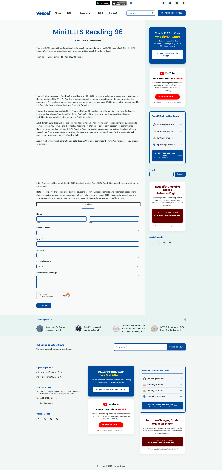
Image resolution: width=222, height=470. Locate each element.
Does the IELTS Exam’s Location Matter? (55, 328)
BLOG (100, 13)
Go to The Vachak (167, 206)
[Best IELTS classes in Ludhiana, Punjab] (78, 328)
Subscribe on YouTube (167, 87)
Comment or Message (47, 272)
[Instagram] (177, 3)
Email (39, 239)
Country (40, 250)
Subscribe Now (175, 347)
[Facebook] (170, 3)
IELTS (69, 13)
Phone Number (43, 228)
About (58, 13)
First (38, 223)
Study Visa (85, 13)
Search (152, 170)
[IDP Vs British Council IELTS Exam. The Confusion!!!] (154, 328)
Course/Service (44, 261)
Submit (43, 305)
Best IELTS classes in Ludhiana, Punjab (93, 328)
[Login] (131, 3)
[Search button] (152, 13)
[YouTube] (163, 3)
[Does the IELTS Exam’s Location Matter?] (39, 328)
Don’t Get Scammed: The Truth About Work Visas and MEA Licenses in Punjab (134, 328)
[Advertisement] (87, 77)
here (122, 198)
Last (90, 223)
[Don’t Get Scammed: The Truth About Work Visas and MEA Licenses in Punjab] (116, 328)
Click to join (167, 45)
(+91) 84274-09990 (173, 13)
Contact (113, 13)
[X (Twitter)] (183, 3)
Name (39, 214)
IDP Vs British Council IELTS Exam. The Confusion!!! (172, 328)
